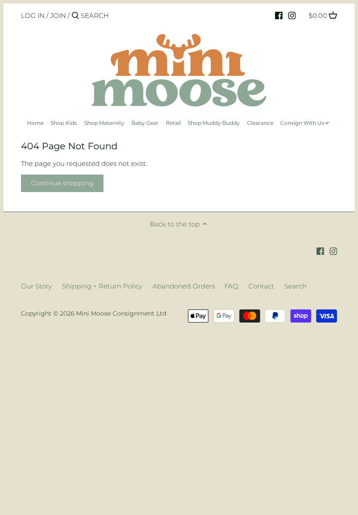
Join (58, 15)
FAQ (231, 286)
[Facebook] (278, 15)
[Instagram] (292, 15)
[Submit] (75, 16)
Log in (33, 15)
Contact (261, 286)
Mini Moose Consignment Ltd (121, 313)
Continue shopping (62, 183)
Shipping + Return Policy (102, 286)
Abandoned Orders (183, 286)
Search (295, 286)
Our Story (36, 286)
